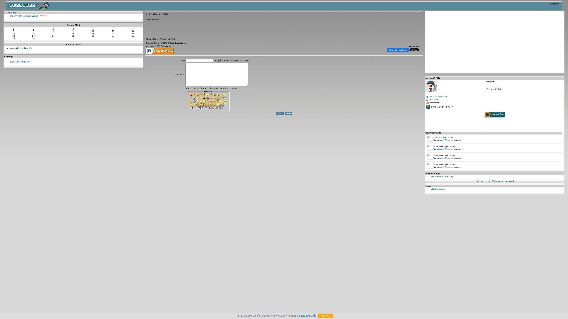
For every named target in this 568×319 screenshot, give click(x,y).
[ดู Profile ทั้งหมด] (494, 89)
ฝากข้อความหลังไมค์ (438, 96)
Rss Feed (433, 99)
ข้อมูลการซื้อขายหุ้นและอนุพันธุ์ (23, 16)
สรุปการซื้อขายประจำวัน (20, 48)
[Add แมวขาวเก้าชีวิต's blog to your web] (495, 181)
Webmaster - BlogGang (442, 176)
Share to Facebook (398, 50)
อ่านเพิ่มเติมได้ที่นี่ (307, 315)
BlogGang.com (438, 189)
